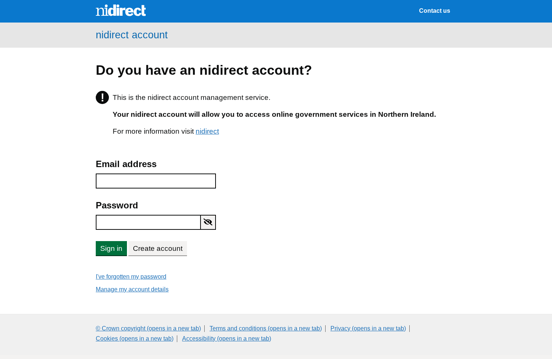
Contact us (434, 11)
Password (117, 205)
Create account (157, 248)
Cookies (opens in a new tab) (134, 338)
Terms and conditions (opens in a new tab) (266, 328)
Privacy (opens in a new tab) (368, 328)
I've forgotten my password (131, 276)
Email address (126, 164)
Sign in (111, 248)
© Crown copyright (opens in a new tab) (148, 328)
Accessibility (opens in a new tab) (226, 338)
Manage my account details (132, 289)
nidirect (207, 131)
